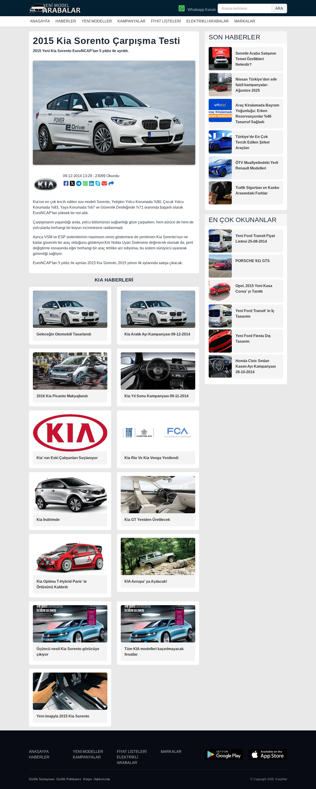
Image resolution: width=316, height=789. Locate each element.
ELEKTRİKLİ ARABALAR (207, 21)
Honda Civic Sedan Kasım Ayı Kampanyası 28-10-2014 (255, 366)
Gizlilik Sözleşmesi (42, 779)
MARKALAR (244, 21)
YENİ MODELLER (97, 21)
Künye (87, 779)
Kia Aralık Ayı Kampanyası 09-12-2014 (157, 334)
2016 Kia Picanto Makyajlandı (62, 396)
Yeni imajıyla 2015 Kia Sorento (63, 716)
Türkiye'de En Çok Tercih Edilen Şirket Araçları (252, 142)
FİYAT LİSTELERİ (166, 21)
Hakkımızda (102, 779)
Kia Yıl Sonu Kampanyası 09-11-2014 (156, 396)
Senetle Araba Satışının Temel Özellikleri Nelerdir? (255, 58)
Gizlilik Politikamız (68, 779)
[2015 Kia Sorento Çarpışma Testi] (66, 183)
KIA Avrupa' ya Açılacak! (145, 581)
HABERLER (66, 21)
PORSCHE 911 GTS (252, 261)
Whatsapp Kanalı (201, 10)
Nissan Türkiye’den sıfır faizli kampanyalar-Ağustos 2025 (256, 84)
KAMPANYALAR (132, 21)
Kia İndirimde (48, 520)
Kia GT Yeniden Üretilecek (147, 520)
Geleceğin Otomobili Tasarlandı (64, 334)
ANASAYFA (40, 21)
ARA (279, 8)
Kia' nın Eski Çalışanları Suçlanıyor (67, 458)
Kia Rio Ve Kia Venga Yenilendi (151, 458)
